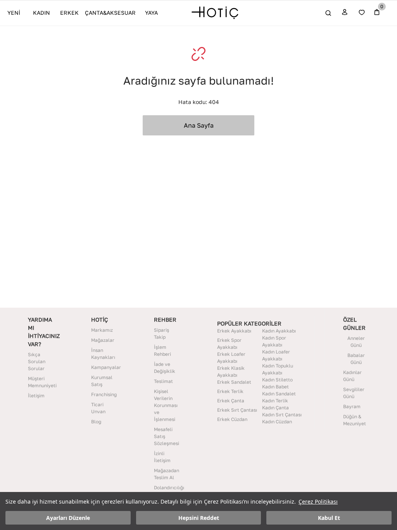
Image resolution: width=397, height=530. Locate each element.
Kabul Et (329, 517)
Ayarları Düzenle (68, 517)
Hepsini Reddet (198, 517)
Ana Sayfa (199, 125)
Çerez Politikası (318, 501)
